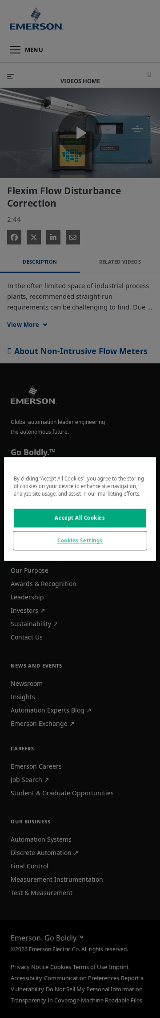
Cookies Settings (80, 541)
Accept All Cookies (80, 518)
